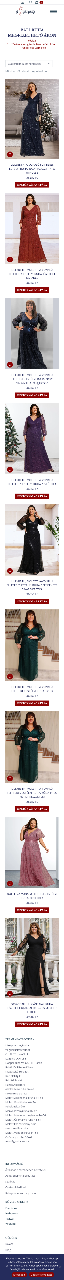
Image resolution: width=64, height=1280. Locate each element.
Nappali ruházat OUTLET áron (23, 1062)
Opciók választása (32, 184)
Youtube (10, 1223)
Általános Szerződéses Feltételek (25, 1170)
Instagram (11, 1213)
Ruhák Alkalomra (15, 1084)
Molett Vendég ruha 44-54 (21, 1132)
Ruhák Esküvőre (15, 1106)
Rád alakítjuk (12, 1076)
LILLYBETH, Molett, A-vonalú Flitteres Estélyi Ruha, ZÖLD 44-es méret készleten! (32, 792)
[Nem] (59, 1267)
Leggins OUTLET (15, 1058)
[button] (10, 154)
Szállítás (10, 1181)
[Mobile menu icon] (53, 11)
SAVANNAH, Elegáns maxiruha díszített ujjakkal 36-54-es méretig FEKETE (32, 1008)
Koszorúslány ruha (16, 1128)
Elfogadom (19, 1274)
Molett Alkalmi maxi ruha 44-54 (24, 1097)
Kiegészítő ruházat (16, 1071)
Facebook (11, 1208)
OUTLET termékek (16, 1054)
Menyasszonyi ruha (17, 1045)
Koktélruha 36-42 (16, 1093)
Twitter (10, 1218)
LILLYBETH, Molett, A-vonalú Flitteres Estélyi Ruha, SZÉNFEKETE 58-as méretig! (32, 585)
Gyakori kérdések (16, 1187)
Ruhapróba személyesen (20, 1193)
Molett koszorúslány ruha (20, 1124)
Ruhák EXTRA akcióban (19, 1067)
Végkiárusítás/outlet (17, 1049)
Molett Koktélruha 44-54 (20, 1102)
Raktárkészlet (13, 1080)
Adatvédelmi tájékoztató (20, 1175)
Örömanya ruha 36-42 (18, 1137)
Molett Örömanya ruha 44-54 (23, 1119)
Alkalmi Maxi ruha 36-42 (19, 1089)
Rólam (9, 1244)
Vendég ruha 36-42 (17, 1141)
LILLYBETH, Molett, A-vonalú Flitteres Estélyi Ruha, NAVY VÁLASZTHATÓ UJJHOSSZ (32, 379)
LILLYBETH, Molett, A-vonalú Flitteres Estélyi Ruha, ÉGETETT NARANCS (32, 273)
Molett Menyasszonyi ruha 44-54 (25, 1115)
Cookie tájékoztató (41, 1274)
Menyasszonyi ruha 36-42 (21, 1111)
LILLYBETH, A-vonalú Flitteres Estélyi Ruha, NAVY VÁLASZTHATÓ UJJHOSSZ (32, 168)
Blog (8, 1249)
